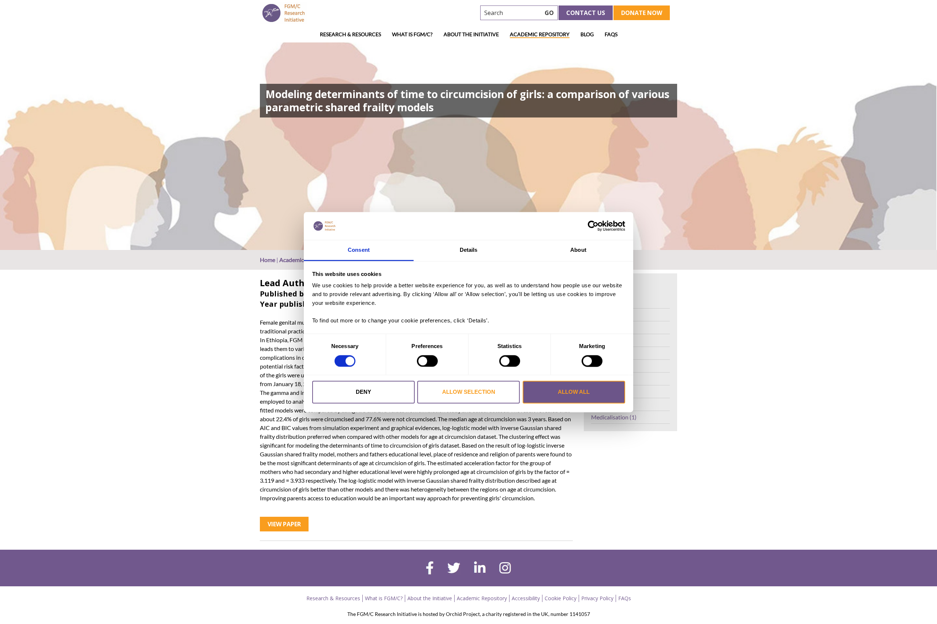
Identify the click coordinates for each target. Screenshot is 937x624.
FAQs (611, 34)
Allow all (574, 392)
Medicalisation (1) (614, 417)
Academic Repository (540, 34)
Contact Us (585, 13)
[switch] (427, 361)
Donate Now (641, 13)
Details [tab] (469, 250)
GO (549, 13)
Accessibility (526, 598)
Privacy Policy (597, 598)
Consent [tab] (359, 250)
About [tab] (578, 250)
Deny (363, 392)
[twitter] (454, 569)
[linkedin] (480, 569)
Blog (587, 34)
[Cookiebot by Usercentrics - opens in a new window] (593, 225)
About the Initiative (471, 34)
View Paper (284, 524)
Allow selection (468, 392)
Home (267, 259)
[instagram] (505, 569)
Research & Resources (350, 34)
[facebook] (430, 569)
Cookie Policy (560, 598)
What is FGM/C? (412, 34)
